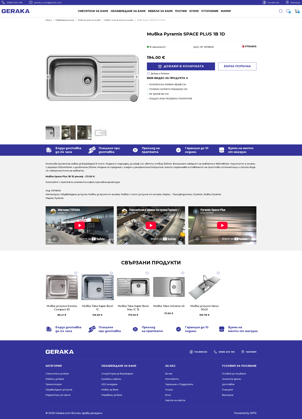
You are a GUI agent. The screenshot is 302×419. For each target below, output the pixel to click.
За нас (168, 373)
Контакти (172, 379)
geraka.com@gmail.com (48, 2)
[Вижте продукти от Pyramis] (248, 47)
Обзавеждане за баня (128, 11)
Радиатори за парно (58, 395)
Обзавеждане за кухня (74, 194)
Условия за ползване (234, 373)
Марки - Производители (177, 194)
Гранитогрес (54, 384)
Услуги (169, 389)
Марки (226, 11)
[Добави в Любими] (75, 273)
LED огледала (109, 384)
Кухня (194, 11)
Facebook (273, 2)
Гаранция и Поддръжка (179, 384)
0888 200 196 (15, 2)
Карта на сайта (175, 400)
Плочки (181, 11)
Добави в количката (184, 66)
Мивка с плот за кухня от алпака (141, 194)
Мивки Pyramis (212, 194)
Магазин (295, 2)
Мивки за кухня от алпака (104, 194)
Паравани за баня (111, 395)
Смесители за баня (93, 11)
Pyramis (197, 194)
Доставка (228, 384)
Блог (168, 395)
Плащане (227, 389)
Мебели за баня (160, 11)
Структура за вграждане (117, 373)
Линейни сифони (111, 379)
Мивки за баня (109, 389)
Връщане (227, 395)
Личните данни (231, 379)
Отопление (209, 11)
